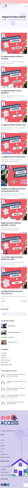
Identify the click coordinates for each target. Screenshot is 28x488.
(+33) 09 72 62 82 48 (11, 1)
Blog (2, 451)
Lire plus (3, 66)
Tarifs (2, 443)
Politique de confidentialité (7, 475)
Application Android (5, 457)
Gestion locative (4, 362)
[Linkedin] (8, 484)
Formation (3, 355)
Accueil (4, 19)
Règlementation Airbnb (6, 364)
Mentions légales (5, 472)
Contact (3, 448)
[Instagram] (5, 484)
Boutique (3, 445)
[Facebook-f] (2, 484)
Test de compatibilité (6, 466)
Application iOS (4, 454)
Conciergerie (4, 353)
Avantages (3, 469)
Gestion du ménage (5, 360)
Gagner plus (3, 357)
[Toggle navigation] (26, 6)
